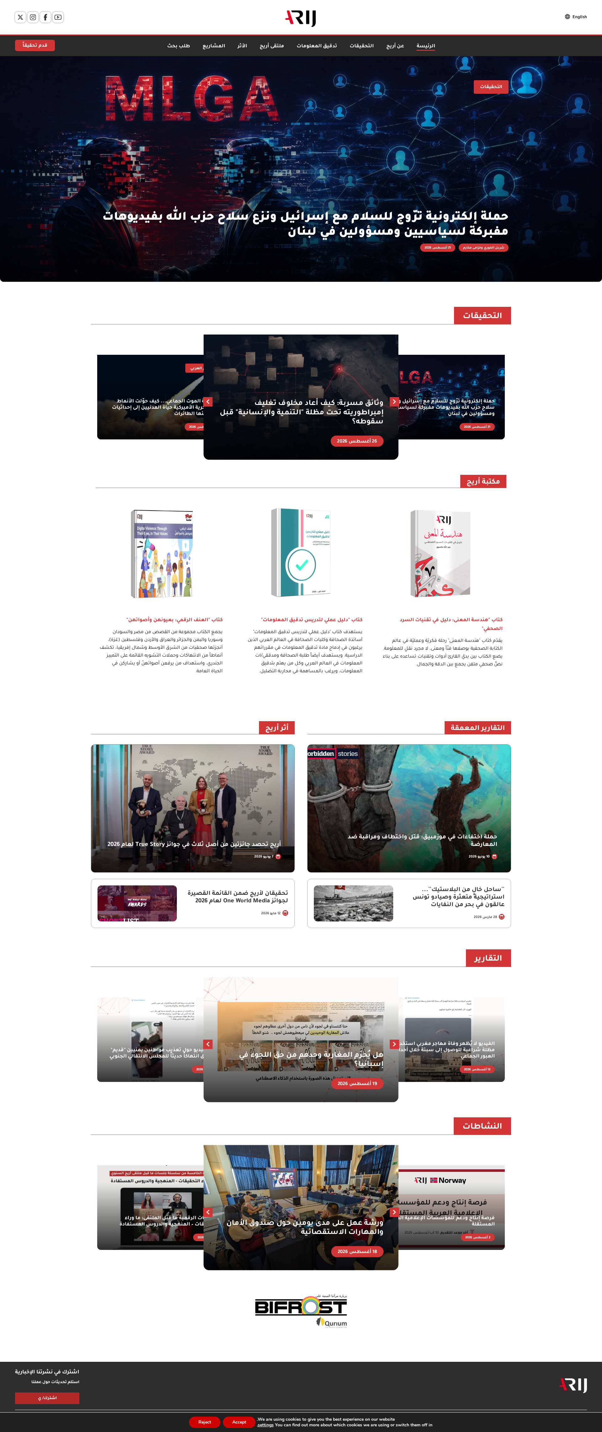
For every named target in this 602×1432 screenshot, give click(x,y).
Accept (239, 1422)
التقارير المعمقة (478, 729)
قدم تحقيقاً (35, 46)
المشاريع (214, 46)
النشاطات (482, 1127)
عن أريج (395, 46)
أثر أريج (276, 729)
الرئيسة (426, 46)
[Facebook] (45, 17)
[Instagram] (33, 17)
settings (266, 1425)
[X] (20, 17)
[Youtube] (58, 17)
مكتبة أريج (483, 482)
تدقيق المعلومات (317, 46)
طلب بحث (178, 46)
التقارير (488, 959)
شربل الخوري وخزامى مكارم (483, 248)
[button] (208, 402)
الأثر (242, 46)
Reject (204, 1422)
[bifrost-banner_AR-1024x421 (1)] (301, 1311)
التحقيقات (362, 46)
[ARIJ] (573, 1385)
